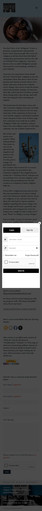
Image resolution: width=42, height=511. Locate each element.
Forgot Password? (32, 255)
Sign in (21, 271)
